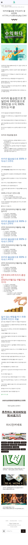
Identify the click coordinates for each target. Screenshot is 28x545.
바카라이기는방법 (5, 444)
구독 (23, 531)
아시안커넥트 (14, 424)
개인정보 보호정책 (13, 526)
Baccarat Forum (8, 5)
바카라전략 (4, 442)
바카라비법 (23, 442)
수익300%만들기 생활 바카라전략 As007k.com (11, 449)
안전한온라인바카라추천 (6, 447)
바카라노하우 (17, 442)
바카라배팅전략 (14, 444)
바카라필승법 (15, 447)
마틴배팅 (23, 449)
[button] (1, 2)
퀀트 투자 (15, 356)
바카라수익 (10, 442)
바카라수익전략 (5, 451)
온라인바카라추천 (22, 444)
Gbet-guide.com (11, 65)
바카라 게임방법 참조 (9, 135)
